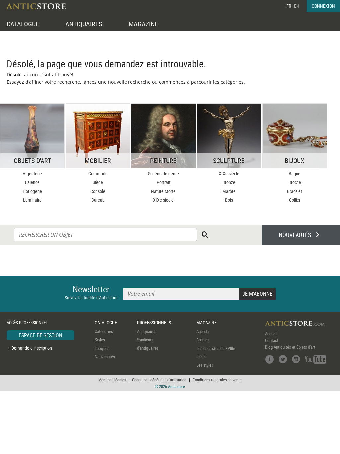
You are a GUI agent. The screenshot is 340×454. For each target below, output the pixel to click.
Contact (271, 340)
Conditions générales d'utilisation (159, 379)
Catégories (104, 331)
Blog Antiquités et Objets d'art (290, 347)
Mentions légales (112, 379)
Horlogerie (32, 191)
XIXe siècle (163, 200)
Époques (102, 348)
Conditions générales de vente (217, 379)
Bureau (98, 200)
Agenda (202, 331)
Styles (100, 340)
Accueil (271, 334)
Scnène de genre (163, 173)
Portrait (163, 182)
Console (97, 191)
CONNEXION (323, 6)
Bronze (228, 182)
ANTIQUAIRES (83, 23)
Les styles (204, 365)
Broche (294, 182)
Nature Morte (163, 191)
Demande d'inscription (31, 348)
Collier (294, 200)
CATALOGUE (23, 23)
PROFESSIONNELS (154, 322)
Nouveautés (105, 357)
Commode (98, 173)
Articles (202, 340)
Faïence (32, 182)
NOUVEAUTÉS (295, 235)
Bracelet (294, 191)
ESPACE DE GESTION (40, 335)
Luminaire (32, 200)
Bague (294, 173)
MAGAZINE (143, 23)
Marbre (229, 191)
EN (296, 6)
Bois (229, 200)
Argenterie (32, 173)
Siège (98, 182)
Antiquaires (146, 331)
